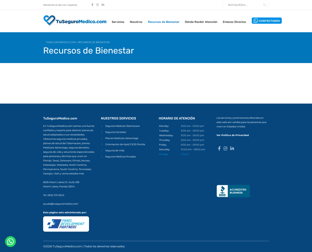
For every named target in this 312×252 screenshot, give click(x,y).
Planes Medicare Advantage (121, 138)
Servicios (118, 22)
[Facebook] (219, 148)
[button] (10, 241)
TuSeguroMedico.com (68, 246)
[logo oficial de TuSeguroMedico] (74, 20)
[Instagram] (225, 148)
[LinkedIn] (232, 148)
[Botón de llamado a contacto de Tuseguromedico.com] (267, 20)
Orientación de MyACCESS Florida (125, 144)
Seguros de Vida (114, 150)
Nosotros (136, 22)
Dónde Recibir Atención (201, 22)
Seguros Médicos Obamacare (122, 125)
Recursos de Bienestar (163, 22)
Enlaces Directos (234, 22)
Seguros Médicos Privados (120, 156)
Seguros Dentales (115, 132)
